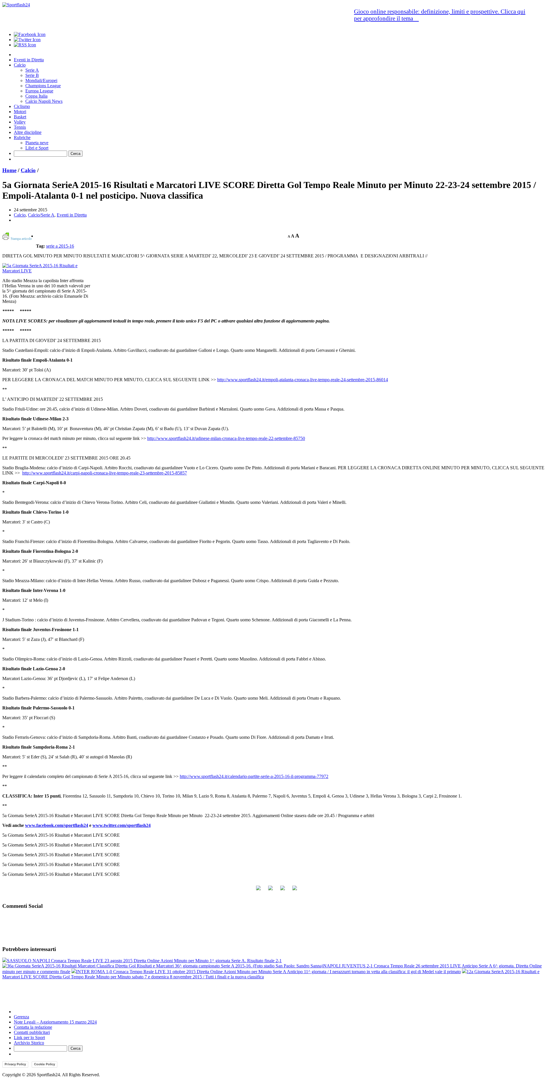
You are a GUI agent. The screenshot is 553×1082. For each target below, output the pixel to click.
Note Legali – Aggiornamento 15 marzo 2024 (55, 1022)
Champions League (43, 85)
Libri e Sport (36, 147)
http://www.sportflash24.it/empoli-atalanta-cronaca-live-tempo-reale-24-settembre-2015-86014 (302, 379)
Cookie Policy (44, 1064)
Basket (20, 116)
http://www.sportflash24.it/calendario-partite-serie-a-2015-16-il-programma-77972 (254, 776)
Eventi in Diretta (29, 59)
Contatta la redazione (33, 1027)
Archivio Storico (29, 1042)
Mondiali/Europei (41, 80)
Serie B (32, 75)
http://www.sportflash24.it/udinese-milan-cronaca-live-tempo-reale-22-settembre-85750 (226, 438)
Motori (20, 111)
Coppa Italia (36, 96)
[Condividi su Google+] (282, 890)
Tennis (20, 127)
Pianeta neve (36, 142)
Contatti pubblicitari (32, 1032)
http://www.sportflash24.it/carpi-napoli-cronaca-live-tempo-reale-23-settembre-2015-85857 (104, 472)
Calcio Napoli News (44, 101)
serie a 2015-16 (60, 246)
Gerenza (21, 1016)
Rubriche (22, 137)
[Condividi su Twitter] (270, 890)
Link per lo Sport (29, 1037)
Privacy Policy (15, 1064)
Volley (20, 121)
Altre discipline (27, 132)
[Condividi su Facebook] (258, 890)
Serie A (32, 70)
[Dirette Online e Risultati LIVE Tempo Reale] (16, 4)
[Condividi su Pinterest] (294, 890)
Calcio (20, 64)
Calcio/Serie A (41, 214)
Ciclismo (22, 106)
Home (9, 170)
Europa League (39, 90)
